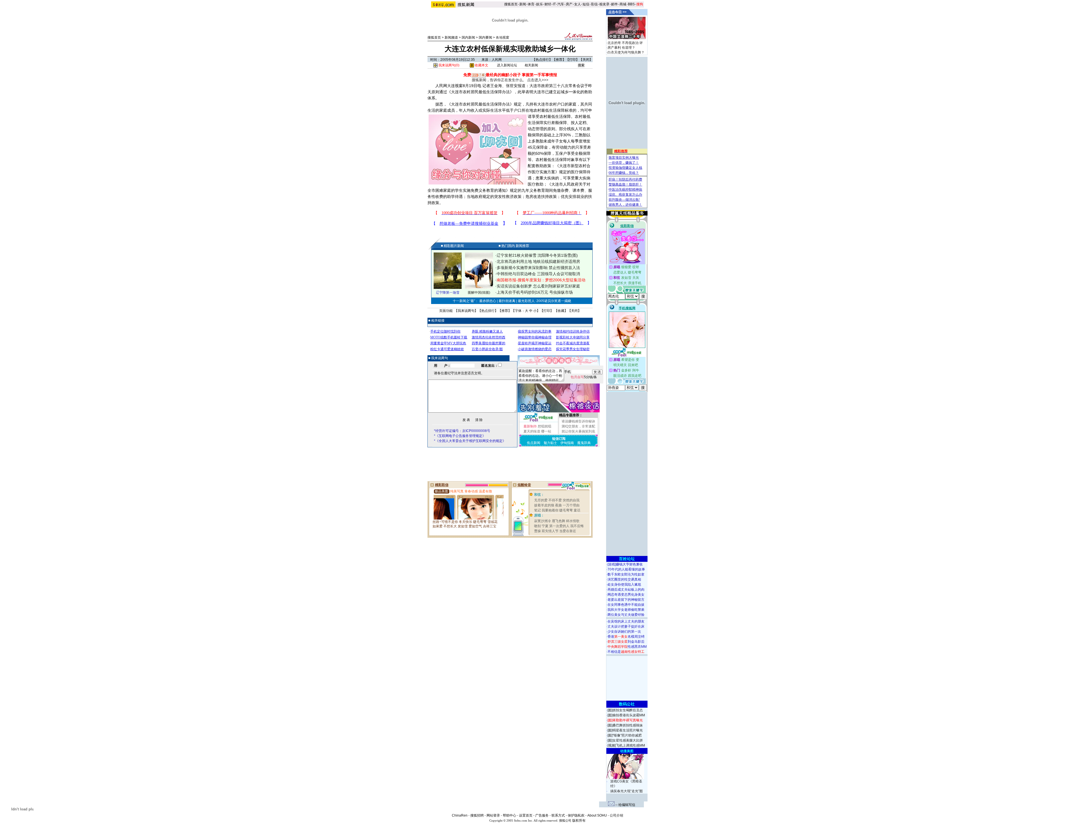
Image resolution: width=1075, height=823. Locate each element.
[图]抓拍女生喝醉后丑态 (625, 710)
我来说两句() (448, 65)
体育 (531, 4)
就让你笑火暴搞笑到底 (578, 431)
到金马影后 (625, 642)
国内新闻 (468, 37)
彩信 (594, 4)
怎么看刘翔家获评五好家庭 (556, 286)
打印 (572, 60)
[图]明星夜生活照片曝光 (625, 730)
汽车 (560, 4)
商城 (623, 4)
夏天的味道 (532, 431)
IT (554, 4)
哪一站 (546, 431)
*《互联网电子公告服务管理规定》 (460, 436)
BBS (631, 4)
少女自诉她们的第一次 (624, 631)
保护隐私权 (576, 815)
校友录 (604, 4)
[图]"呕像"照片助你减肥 (624, 735)
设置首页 (525, 815)
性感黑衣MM (627, 647)
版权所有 (579, 820)
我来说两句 (466, 311)
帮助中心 (509, 815)
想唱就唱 (544, 426)
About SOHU (597, 815)
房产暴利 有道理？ (621, 48)
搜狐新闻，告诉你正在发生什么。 (499, 80)
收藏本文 (481, 65)
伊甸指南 (567, 443)
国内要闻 (485, 37)
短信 (586, 4)
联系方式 (558, 815)
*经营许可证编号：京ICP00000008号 (462, 431)
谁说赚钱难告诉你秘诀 (578, 421)
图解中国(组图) (479, 292)
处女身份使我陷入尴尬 (624, 584)
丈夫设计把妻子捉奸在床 (625, 626)
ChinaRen (460, 815)
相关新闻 (531, 65)
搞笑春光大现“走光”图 (626, 791)
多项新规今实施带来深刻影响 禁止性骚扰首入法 (538, 267)
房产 (569, 4)
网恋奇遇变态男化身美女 (625, 595)
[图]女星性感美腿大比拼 (625, 740)
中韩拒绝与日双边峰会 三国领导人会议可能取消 (538, 274)
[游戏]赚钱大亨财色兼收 (625, 564)
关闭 (586, 60)
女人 (577, 4)
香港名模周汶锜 (625, 637)
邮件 (614, 4)
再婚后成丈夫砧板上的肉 (625, 589)
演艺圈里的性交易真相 (624, 579)
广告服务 (542, 815)
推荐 (559, 60)
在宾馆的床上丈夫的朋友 (625, 621)
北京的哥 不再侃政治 (623, 43)
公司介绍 (616, 815)
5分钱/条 (584, 377)
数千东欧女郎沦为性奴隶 (625, 574)
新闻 (522, 4)
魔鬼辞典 (584, 443)
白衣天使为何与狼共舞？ (625, 52)
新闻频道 (451, 37)
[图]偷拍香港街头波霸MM (626, 715)
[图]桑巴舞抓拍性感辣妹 (625, 725)
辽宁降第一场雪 (447, 292)
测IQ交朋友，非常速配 (578, 426)
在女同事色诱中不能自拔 (625, 605)
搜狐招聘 (477, 815)
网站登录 (493, 815)
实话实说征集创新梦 (514, 286)
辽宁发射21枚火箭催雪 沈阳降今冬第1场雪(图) (537, 255)
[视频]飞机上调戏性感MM (626, 745)
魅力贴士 (550, 443)
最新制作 (530, 426)
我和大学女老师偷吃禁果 (625, 610)
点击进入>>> (537, 80)
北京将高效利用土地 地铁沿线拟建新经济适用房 (538, 261)
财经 (547, 4)
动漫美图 (627, 751)
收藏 (561, 311)
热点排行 (542, 60)
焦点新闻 (533, 443)
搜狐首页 (511, 4)
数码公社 (627, 704)
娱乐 (539, 4)
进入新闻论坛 (507, 65)
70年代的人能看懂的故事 (626, 569)
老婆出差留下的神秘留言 (625, 600)
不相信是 (625, 652)
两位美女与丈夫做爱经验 (625, 615)
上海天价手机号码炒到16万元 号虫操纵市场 (535, 292)
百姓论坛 (627, 559)
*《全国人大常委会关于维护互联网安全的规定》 (470, 441)
